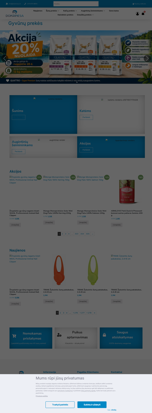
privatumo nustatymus (65, 391)
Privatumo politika (42, 396)
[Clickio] (113, 410)
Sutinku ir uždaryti (92, 404)
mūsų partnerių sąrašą (88, 391)
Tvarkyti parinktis (60, 404)
